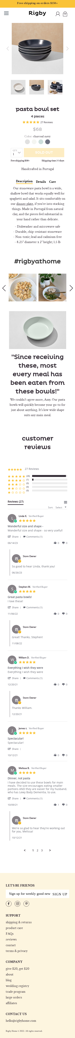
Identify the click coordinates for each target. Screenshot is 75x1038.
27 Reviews (46, 122)
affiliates (11, 1003)
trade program (15, 992)
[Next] (67, 48)
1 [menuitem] (33, 850)
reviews (11, 939)
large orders (14, 997)
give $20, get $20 (17, 969)
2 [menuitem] (37, 850)
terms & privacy (17, 951)
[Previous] (8, 48)
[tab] (15, 502)
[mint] (40, 141)
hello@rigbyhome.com (21, 1021)
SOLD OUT (44, 153)
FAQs (9, 934)
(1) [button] (27, 479)
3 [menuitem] (42, 850)
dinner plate (24, 204)
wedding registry (17, 986)
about (9, 974)
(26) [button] (28, 475)
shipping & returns (19, 922)
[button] (15, 536)
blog (9, 980)
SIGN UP (59, 894)
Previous (4, 288)
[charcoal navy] (47, 141)
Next (71, 288)
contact (11, 945)
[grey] (27, 141)
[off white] (34, 141)
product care (14, 928)
